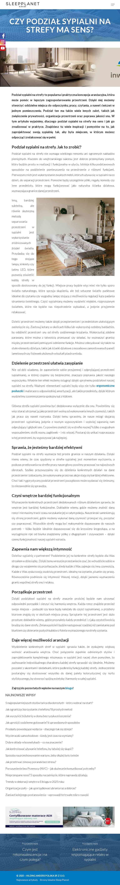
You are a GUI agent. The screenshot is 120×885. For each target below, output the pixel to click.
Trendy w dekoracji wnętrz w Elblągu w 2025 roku (34, 781)
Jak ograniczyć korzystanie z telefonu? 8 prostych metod (38, 709)
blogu (69, 688)
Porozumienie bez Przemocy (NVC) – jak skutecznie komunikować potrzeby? (50, 768)
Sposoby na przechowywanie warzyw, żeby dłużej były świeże (42, 755)
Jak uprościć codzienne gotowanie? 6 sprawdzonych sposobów (42, 722)
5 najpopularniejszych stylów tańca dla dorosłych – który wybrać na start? (49, 703)
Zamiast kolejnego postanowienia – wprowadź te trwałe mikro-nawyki (47, 794)
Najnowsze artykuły (27, 880)
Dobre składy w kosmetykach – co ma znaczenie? (33, 742)
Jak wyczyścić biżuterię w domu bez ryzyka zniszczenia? (38, 716)
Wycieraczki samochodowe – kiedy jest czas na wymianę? (39, 735)
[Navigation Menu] (113, 4)
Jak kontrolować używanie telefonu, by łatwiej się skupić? (39, 749)
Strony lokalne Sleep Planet (54, 880)
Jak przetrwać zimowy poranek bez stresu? (30, 762)
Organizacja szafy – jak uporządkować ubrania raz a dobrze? (40, 788)
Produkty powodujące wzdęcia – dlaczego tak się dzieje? (38, 729)
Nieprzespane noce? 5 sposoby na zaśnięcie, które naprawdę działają (46, 775)
